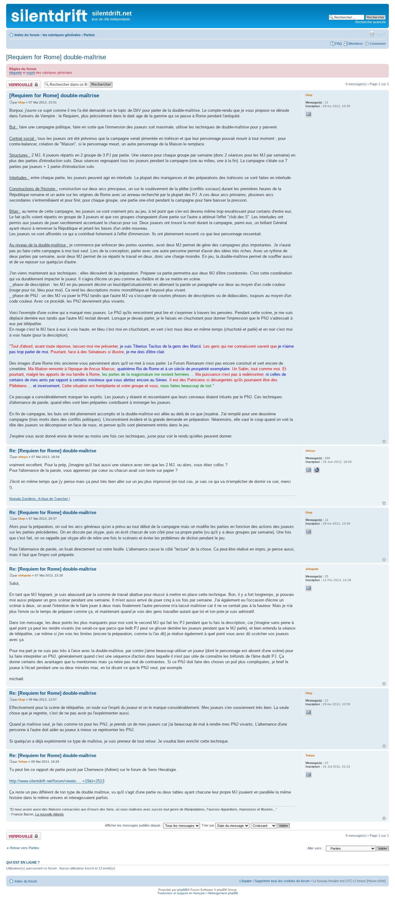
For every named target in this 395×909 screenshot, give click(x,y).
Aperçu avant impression (371, 33)
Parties (89, 35)
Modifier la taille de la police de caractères (381, 33)
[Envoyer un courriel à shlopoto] (309, 588)
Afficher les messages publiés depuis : (134, 825)
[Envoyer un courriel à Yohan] (309, 775)
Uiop (21, 102)
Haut (384, 441)
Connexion (378, 43)
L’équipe (245, 881)
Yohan (22, 761)
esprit (31, 72)
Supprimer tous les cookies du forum (282, 881)
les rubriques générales (62, 35)
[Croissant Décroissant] (270, 825)
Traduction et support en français (181, 893)
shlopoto (24, 575)
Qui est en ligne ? (23, 862)
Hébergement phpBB (223, 893)
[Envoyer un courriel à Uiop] (309, 114)
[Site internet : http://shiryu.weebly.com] (317, 470)
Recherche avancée (370, 22)
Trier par (208, 825)
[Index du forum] (50, 14)
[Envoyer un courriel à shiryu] (309, 470)
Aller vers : (315, 848)
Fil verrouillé (15, 82)
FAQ (338, 43)
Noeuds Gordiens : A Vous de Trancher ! (39, 499)
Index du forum (27, 35)
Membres (356, 43)
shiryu (23, 457)
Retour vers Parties (24, 848)
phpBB (182, 889)
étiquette (15, 72)
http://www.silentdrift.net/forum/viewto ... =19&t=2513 (56, 781)
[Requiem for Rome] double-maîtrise (56, 57)
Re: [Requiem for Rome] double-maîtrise (52, 450)
